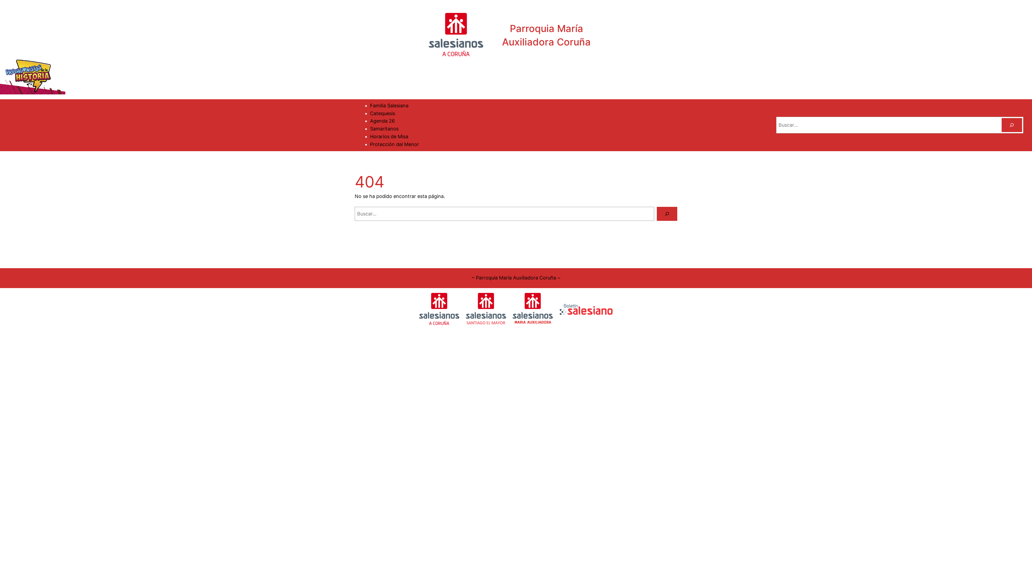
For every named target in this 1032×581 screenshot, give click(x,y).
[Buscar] (1012, 125)
